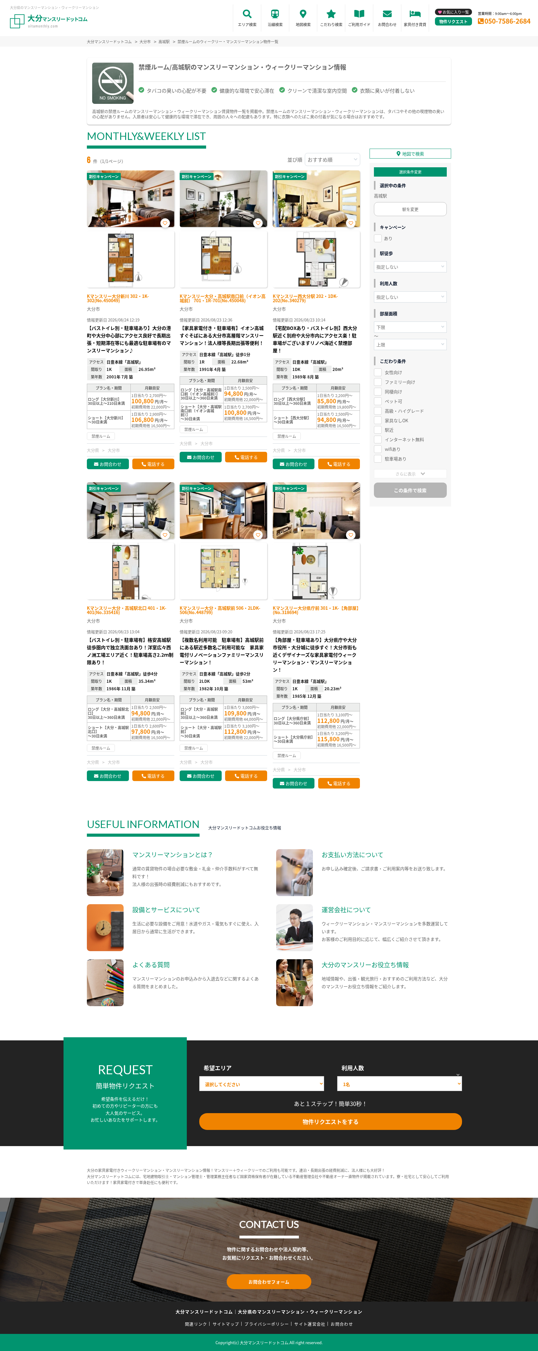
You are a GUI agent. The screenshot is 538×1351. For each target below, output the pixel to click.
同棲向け (393, 391)
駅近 (389, 430)
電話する (156, 464)
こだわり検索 (331, 24)
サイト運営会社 (309, 1324)
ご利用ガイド (359, 24)
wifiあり (393, 449)
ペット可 (393, 401)
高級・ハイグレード (404, 411)
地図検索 (303, 24)
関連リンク (196, 1324)
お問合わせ (387, 24)
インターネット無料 (404, 439)
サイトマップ (226, 1324)
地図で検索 (413, 153)
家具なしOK (396, 420)
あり (388, 238)
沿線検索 (275, 24)
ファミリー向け (400, 382)
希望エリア (218, 1068)
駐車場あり (396, 459)
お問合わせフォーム (269, 1282)
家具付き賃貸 (415, 24)
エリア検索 (247, 24)
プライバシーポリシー (266, 1324)
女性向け (393, 372)
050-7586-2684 (507, 20)
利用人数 (353, 1068)
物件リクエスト (453, 21)
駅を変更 (410, 209)
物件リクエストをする (331, 1121)
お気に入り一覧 (456, 12)
